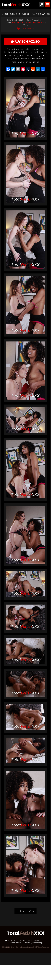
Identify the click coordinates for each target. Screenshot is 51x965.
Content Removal (15, 943)
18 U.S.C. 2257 (16, 940)
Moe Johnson (38, 22)
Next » (30, 910)
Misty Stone (25, 22)
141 (24, 25)
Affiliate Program (29, 940)
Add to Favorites (27, 29)
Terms (7, 940)
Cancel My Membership (33, 943)
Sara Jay (15, 22)
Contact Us (41, 940)
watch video (27, 41)
